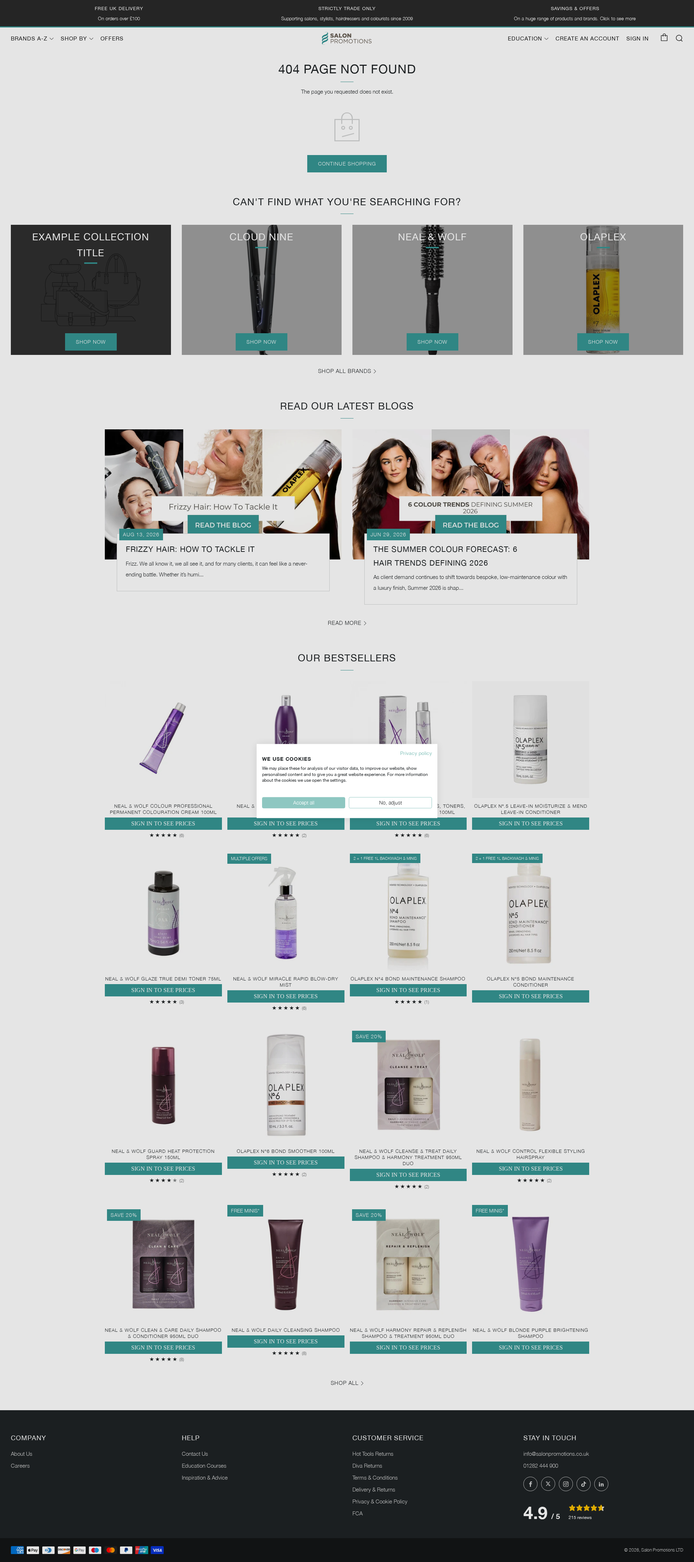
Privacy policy (416, 753)
